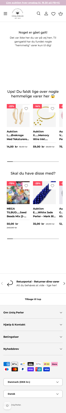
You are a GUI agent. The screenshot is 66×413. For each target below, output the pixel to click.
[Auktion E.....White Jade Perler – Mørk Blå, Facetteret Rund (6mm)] (44, 192)
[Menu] (5, 13)
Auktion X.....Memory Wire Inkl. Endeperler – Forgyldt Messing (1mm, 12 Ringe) (44, 143)
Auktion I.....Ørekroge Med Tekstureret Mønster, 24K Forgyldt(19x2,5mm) (17, 141)
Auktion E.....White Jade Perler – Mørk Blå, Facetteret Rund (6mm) (44, 216)
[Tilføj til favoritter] (26, 108)
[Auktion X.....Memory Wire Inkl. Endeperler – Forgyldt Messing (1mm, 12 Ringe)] (44, 115)
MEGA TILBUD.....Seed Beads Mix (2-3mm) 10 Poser (16, 214)
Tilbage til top (33, 299)
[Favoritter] (53, 14)
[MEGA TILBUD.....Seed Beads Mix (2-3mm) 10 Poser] (18, 192)
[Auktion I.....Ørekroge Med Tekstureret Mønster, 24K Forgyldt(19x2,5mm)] (18, 115)
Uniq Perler (15, 405)
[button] (60, 13)
